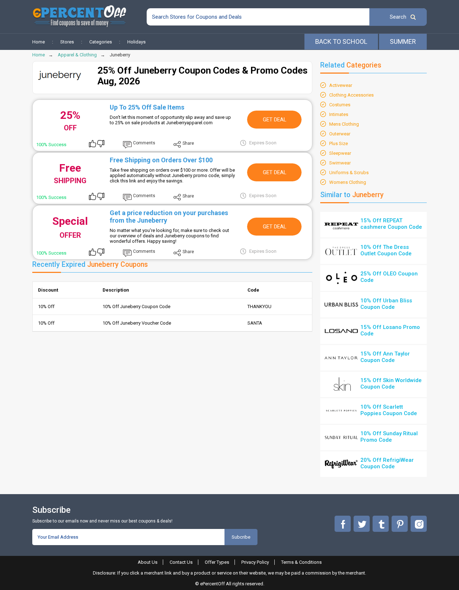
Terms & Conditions (301, 562)
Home (38, 42)
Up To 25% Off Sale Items (147, 107)
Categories (100, 42)
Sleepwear (340, 153)
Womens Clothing (347, 182)
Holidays (136, 42)
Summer (403, 41)
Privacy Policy (255, 562)
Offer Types (217, 562)
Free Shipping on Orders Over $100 (161, 160)
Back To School (341, 41)
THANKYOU (259, 306)
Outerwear (339, 133)
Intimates (338, 114)
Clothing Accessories (351, 95)
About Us (147, 562)
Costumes (339, 104)
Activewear (340, 85)
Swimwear (340, 163)
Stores (67, 42)
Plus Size (338, 143)
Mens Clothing (344, 124)
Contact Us (181, 562)
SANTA (254, 323)
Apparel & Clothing (77, 54)
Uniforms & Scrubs (349, 172)
